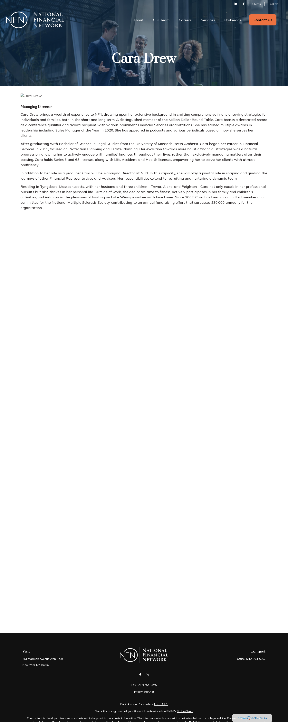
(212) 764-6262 (255, 659)
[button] (138, 20)
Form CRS (161, 704)
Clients (256, 4)
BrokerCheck (185, 711)
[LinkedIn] (236, 4)
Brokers (273, 4)
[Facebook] (243, 4)
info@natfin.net (144, 691)
